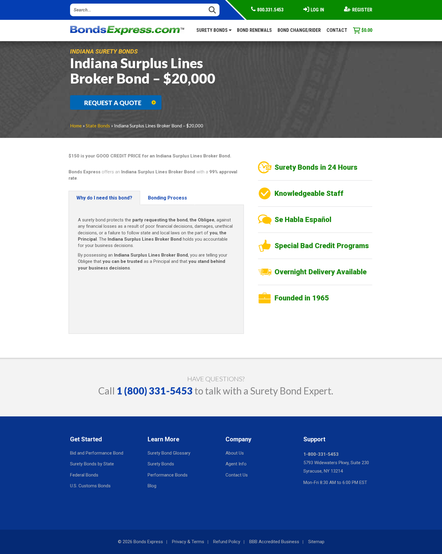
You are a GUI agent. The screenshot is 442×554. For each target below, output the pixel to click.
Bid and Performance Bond (96, 453)
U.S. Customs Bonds (90, 486)
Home (76, 125)
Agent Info (236, 464)
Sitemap (316, 541)
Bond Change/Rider (299, 30)
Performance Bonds (168, 475)
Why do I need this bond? (104, 198)
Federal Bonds (84, 475)
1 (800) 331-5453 (155, 391)
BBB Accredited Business (274, 541)
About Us (235, 453)
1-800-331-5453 (321, 454)
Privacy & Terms (188, 541)
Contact (337, 30)
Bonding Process (167, 198)
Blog (152, 486)
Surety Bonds (212, 30)
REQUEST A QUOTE (112, 102)
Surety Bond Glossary (169, 453)
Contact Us (237, 475)
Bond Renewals (254, 30)
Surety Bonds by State (92, 464)
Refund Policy (226, 541)
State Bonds (98, 125)
